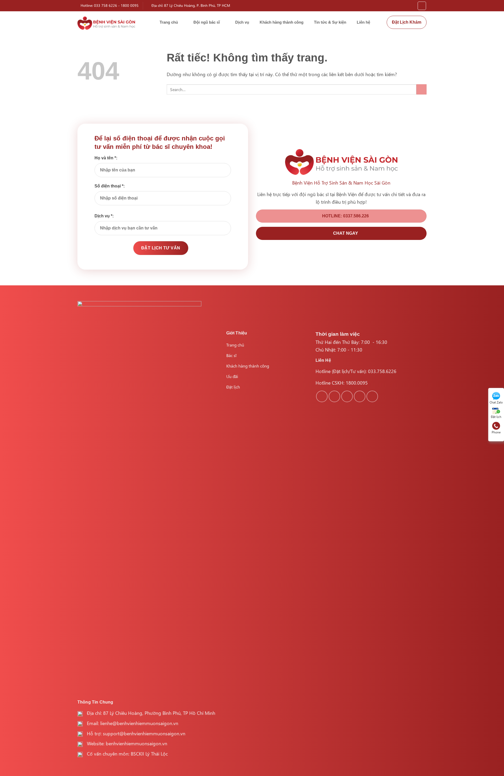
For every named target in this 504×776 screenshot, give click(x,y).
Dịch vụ (242, 22)
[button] (422, 6)
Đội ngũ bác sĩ (206, 22)
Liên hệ (363, 22)
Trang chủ (169, 22)
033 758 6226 (105, 5)
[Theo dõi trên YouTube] (372, 396)
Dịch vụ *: (104, 216)
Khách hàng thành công (281, 22)
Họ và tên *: (105, 158)
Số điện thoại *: (109, 186)
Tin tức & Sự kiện (330, 22)
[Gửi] (421, 89)
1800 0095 (130, 5)
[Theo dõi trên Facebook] (322, 396)
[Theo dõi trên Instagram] (334, 396)
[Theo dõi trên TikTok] (347, 396)
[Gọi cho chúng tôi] (359, 396)
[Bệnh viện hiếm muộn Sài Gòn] (106, 23)
